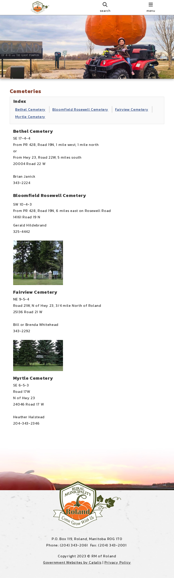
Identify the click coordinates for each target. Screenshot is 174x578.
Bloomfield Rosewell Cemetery (80, 109)
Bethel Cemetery (30, 109)
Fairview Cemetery (131, 109)
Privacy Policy (117, 562)
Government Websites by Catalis (72, 562)
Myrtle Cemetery (30, 116)
